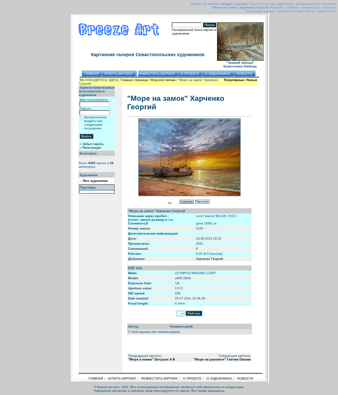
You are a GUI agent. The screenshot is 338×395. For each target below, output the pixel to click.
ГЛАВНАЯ (96, 378)
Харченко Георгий (209, 259)
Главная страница (134, 80)
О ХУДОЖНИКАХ (219, 378)
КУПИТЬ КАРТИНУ (122, 378)
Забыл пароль (93, 144)
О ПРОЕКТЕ (192, 378)
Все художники (95, 181)
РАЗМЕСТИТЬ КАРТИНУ (159, 378)
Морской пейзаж (163, 80)
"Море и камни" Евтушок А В (151, 359)
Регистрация (91, 147)
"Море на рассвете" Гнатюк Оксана (222, 359)
